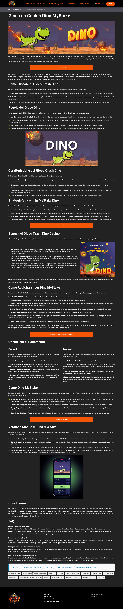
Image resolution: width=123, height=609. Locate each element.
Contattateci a (48, 596)
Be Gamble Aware (96, 594)
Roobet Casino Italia (36, 577)
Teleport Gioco (24, 577)
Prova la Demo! (61, 419)
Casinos (71, 4)
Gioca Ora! (61, 68)
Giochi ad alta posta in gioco (35, 4)
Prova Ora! (61, 226)
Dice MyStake (85, 573)
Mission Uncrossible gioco (73, 577)
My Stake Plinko (108, 573)
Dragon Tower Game (40, 573)
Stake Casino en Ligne (89, 577)
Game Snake (51, 573)
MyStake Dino (13, 577)
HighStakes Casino (14, 573)
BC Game (60, 573)
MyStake (46, 577)
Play (110, 3)
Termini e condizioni (50, 599)
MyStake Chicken (96, 573)
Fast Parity (15, 567)
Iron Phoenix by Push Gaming (32, 567)
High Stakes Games (14, 10)
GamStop (94, 596)
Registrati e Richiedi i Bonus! (61, 334)
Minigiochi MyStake (56, 4)
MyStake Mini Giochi (57, 577)
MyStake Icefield (27, 573)
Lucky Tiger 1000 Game (64, 567)
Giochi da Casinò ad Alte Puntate (86, 567)
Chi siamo (47, 594)
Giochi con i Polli (84, 4)
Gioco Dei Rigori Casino (72, 573)
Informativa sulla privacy (52, 601)
